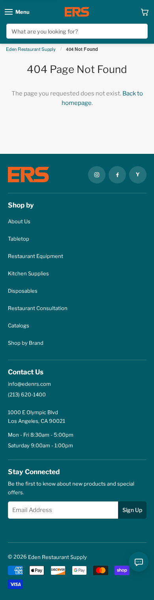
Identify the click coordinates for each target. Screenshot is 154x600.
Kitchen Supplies (28, 273)
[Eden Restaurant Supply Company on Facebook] (117, 174)
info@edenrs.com (29, 384)
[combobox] (77, 31)
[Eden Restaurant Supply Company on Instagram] (96, 174)
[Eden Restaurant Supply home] (77, 12)
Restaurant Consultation (38, 308)
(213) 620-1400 (27, 394)
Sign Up (132, 510)
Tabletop (18, 239)
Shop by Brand (25, 343)
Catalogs (18, 325)
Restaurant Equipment (35, 256)
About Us (19, 221)
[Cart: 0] (145, 12)
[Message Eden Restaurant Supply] (138, 562)
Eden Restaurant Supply (31, 49)
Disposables (23, 291)
